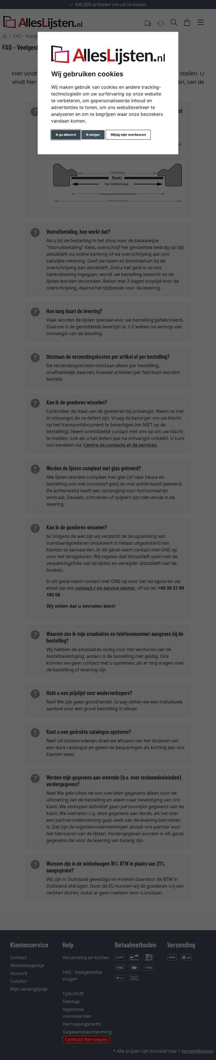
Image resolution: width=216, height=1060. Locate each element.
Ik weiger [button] (93, 135)
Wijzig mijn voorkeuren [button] (128, 135)
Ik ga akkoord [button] (66, 135)
